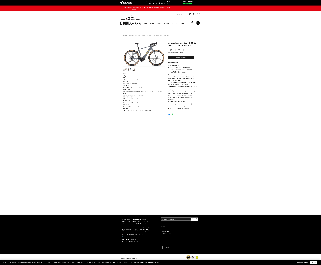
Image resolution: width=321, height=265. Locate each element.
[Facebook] (192, 23)
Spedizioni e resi (165, 231)
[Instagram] (198, 23)
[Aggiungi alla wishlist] (196, 57)
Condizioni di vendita (166, 229)
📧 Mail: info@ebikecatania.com (130, 236)
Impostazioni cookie (302, 262)
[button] (188, 14)
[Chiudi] (319, 262)
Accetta (314, 262)
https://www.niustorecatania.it (130, 241)
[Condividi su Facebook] (169, 114)
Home (125, 36)
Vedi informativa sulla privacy (152, 262)
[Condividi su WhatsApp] (172, 114)
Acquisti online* (179, 52)
